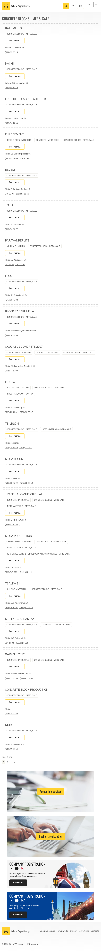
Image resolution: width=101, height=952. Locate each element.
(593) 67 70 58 (11, 524)
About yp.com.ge (47, 931)
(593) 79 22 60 (11, 448)
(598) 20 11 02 (11, 412)
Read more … (15, 41)
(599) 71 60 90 (11, 678)
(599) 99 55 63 (11, 749)
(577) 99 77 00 (11, 300)
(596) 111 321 (25, 448)
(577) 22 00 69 (26, 483)
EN (66, 5)
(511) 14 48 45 (11, 335)
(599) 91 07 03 (26, 678)
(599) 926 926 (21, 643)
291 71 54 (9, 264)
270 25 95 (24, 158)
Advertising (84, 931)
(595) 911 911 (25, 572)
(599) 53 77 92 (11, 483)
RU (80, 5)
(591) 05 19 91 (11, 607)
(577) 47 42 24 (26, 607)
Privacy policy (33, 944)
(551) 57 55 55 (22, 194)
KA (73, 5)
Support (73, 931)
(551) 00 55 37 (26, 412)
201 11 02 (9, 643)
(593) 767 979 (11, 572)
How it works (62, 931)
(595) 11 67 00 (11, 371)
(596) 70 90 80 (11, 714)
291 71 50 (20, 264)
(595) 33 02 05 (11, 158)
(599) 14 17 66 (11, 123)
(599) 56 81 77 (11, 229)
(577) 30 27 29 (11, 88)
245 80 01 (9, 194)
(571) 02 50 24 (11, 52)
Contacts (95, 931)
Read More (18, 882)
